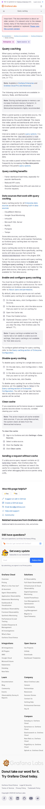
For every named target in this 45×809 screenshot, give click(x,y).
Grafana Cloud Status (10, 637)
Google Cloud (7, 658)
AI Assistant (6, 589)
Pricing (4, 582)
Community (6, 688)
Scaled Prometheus (31, 598)
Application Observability (11, 596)
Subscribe (36, 560)
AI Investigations (8, 631)
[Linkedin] (17, 798)
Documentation (6, 36)
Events (4, 692)
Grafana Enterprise (36, 36)
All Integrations (7, 648)
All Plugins (5, 651)
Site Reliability (29, 607)
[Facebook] (4, 798)
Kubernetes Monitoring (10, 599)
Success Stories (30, 695)
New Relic (5, 671)
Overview (5, 579)
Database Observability (10, 609)
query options (31, 134)
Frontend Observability (10, 612)
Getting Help (29, 702)
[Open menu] (41, 6)
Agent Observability (9, 593)
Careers (27, 685)
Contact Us (28, 699)
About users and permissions (20, 290)
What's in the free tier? (10, 586)
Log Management (30, 610)
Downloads (28, 654)
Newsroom (28, 692)
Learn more (37, 2)
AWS (3, 654)
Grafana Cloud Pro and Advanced (17, 86)
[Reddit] (37, 798)
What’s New (6, 634)
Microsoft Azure (8, 661)
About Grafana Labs (31, 682)
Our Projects (28, 648)
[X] (10, 798)
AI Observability (30, 579)
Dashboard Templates (32, 658)
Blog (3, 685)
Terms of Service (22, 2)
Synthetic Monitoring (9, 615)
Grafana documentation (21, 36)
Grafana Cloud (17, 776)
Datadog (5, 668)
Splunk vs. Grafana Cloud (33, 750)
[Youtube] (30, 798)
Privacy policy (27, 565)
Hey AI (26, 709)
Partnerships (29, 688)
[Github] (24, 798)
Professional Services (32, 705)
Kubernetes (6, 665)
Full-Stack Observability (33, 582)
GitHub (26, 651)
